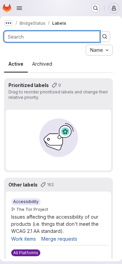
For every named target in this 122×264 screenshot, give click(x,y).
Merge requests (59, 239)
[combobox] (99, 50)
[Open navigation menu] (19, 8)
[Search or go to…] (96, 8)
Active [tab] (15, 64)
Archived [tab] (42, 64)
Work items (23, 239)
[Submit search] (104, 36)
